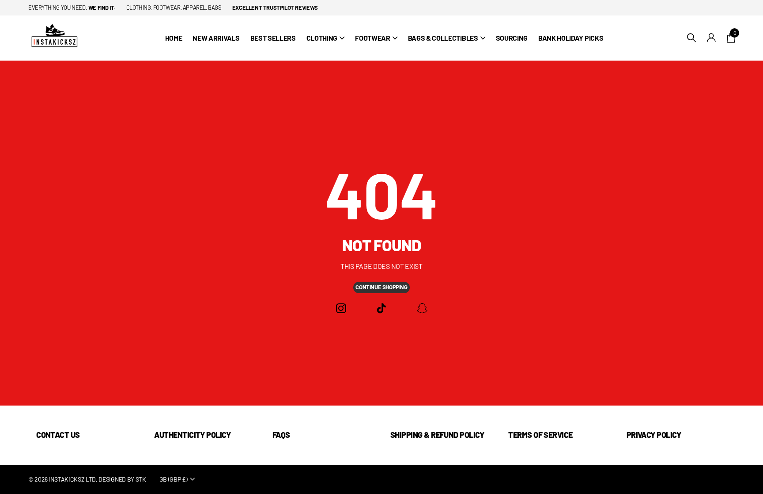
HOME (173, 38)
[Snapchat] (422, 308)
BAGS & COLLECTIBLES (443, 38)
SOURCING (512, 38)
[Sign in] (711, 38)
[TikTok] (381, 308)
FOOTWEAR (372, 38)
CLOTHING (321, 38)
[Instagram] (341, 308)
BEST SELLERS (273, 38)
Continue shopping (381, 287)
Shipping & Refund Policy (437, 435)
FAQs (281, 435)
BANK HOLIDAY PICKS (570, 38)
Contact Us (58, 435)
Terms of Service (540, 435)
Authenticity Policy (192, 435)
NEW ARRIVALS (216, 38)
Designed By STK (122, 479)
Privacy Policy (654, 435)
